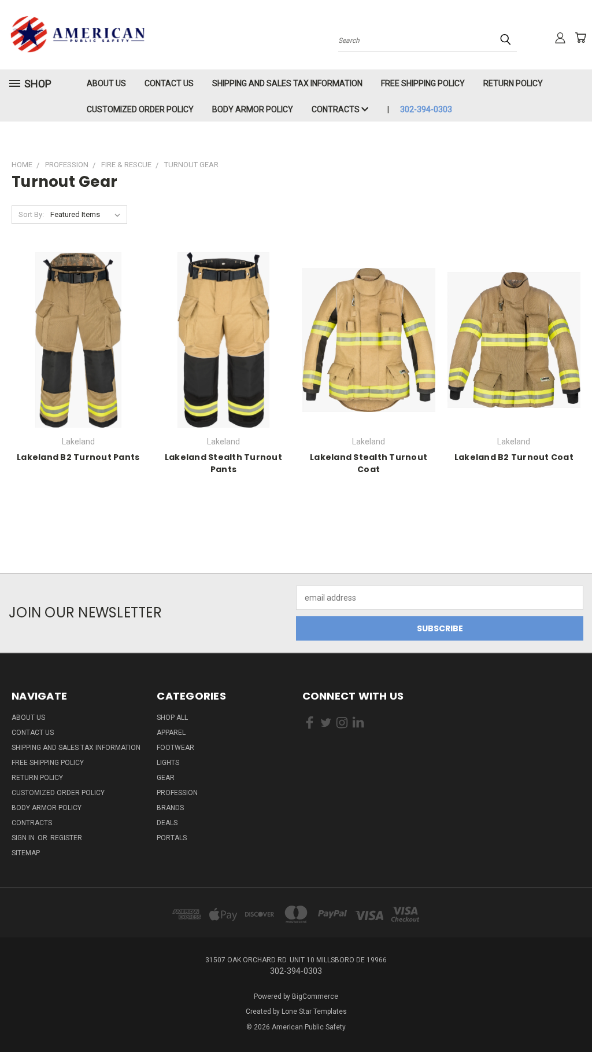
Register (66, 838)
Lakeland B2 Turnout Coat (514, 457)
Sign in (24, 838)
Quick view (78, 327)
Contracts (336, 109)
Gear (166, 778)
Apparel (171, 733)
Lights (168, 763)
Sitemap (26, 853)
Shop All (172, 717)
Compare (74, 349)
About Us (106, 83)
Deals (167, 823)
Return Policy (513, 83)
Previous (574, 1016)
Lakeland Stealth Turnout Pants (223, 463)
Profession (177, 793)
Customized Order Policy (140, 109)
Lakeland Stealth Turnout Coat (368, 463)
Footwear (175, 748)
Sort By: (31, 214)
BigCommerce (315, 996)
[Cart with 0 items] (580, 37)
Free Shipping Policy (423, 83)
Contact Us (169, 83)
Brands (170, 808)
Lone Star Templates (314, 1011)
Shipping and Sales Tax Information (287, 83)
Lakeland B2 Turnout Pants (78, 457)
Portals (172, 838)
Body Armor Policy (252, 109)
